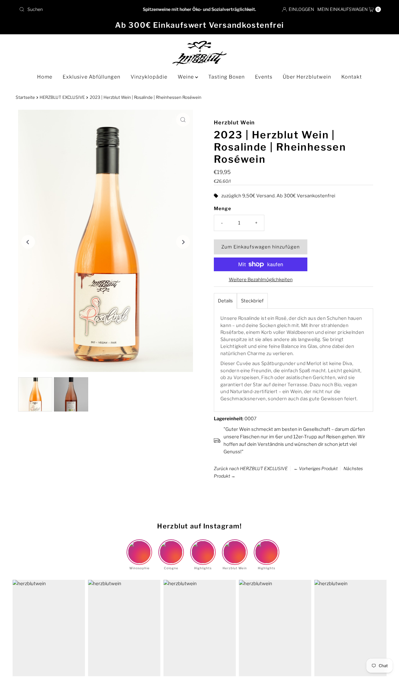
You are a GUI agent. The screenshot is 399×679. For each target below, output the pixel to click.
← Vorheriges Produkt (316, 468)
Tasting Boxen (226, 77)
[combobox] (76, 9)
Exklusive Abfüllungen (91, 77)
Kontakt (351, 77)
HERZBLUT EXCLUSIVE (62, 97)
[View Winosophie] (139, 546)
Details (225, 301)
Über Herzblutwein (307, 77)
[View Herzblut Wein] (234, 546)
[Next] (183, 242)
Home (44, 77)
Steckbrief (252, 301)
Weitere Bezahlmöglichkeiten (261, 279)
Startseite (25, 97)
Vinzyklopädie (149, 77)
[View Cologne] (171, 546)
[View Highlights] (202, 546)
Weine (186, 77)
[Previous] (28, 242)
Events (263, 77)
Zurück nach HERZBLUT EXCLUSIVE (251, 468)
